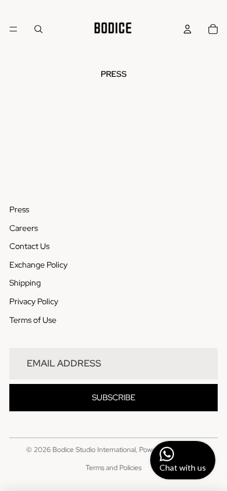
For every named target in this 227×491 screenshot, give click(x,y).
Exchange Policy (38, 264)
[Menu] (13, 29)
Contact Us (29, 246)
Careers (23, 228)
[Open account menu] (187, 29)
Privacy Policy (33, 301)
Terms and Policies (113, 467)
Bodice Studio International (94, 449)
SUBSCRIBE (114, 397)
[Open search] (38, 29)
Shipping (25, 282)
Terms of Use (32, 320)
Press (19, 209)
